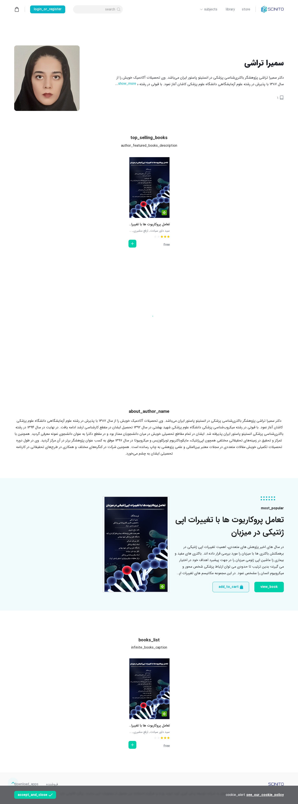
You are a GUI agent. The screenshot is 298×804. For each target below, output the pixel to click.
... (125, 83)
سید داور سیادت (160, 230)
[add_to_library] (132, 244)
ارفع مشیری (141, 230)
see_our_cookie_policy (265, 795)
